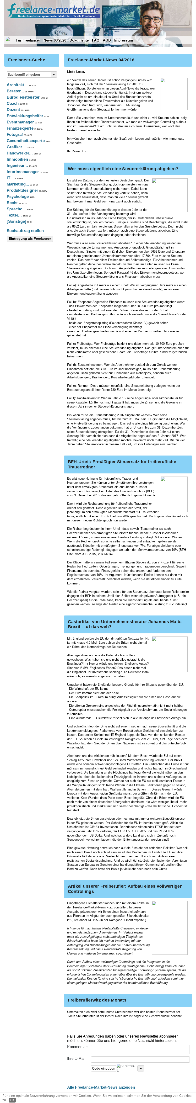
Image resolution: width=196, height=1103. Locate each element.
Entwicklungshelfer (28, 116)
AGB (107, 40)
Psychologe (20, 196)
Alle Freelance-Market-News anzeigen (101, 1087)
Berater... (20, 91)
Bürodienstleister (27, 97)
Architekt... (21, 85)
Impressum (123, 40)
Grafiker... (20, 147)
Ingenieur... (22, 165)
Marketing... (22, 184)
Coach (17, 103)
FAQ (95, 40)
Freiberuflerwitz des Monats (97, 1000)
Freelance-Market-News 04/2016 (101, 60)
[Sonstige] (19, 221)
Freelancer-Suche (26, 60)
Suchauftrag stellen (25, 230)
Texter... (19, 215)
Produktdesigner (27, 190)
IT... (15, 178)
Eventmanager (24, 122)
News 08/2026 (55, 40)
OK (12, 1100)
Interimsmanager (27, 172)
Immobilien (21, 159)
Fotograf (19, 134)
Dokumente (79, 40)
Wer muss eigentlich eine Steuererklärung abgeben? (123, 168)
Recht (17, 203)
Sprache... (20, 209)
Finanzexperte (25, 128)
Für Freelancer (28, 40)
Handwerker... (24, 153)
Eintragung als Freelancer (30, 238)
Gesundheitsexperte (28, 140)
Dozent (18, 109)
